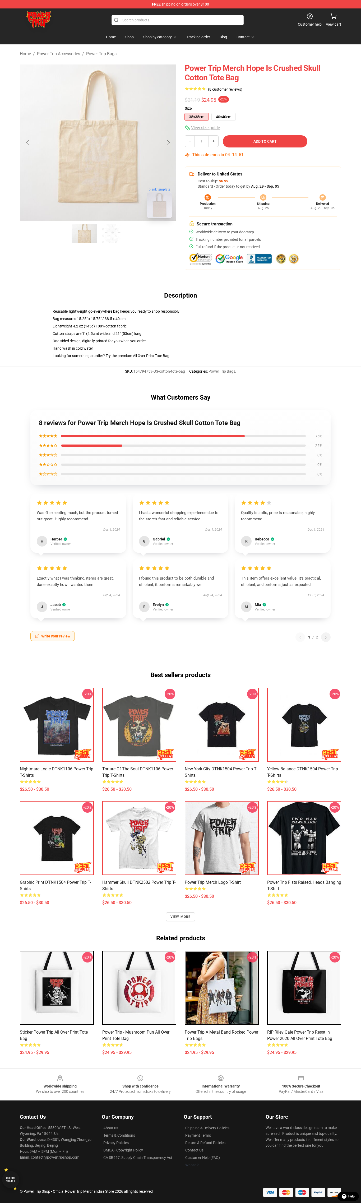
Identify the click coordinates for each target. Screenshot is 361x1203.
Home (25, 53)
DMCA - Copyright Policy (123, 1150)
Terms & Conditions (119, 1135)
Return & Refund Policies (205, 1143)
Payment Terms (198, 1135)
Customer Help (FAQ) (202, 1157)
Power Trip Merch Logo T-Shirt (213, 882)
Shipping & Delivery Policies (207, 1128)
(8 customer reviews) (225, 89)
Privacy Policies (116, 1143)
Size (188, 108)
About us (110, 1128)
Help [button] (351, 1196)
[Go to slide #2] (111, 233)
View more (180, 917)
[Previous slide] (28, 142)
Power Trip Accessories (58, 53)
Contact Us (194, 1150)
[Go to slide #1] (84, 233)
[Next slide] (168, 142)
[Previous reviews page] (300, 637)
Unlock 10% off (10, 1179)
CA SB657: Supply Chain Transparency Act (137, 1157)
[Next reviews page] (326, 637)
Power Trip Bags (101, 53)
